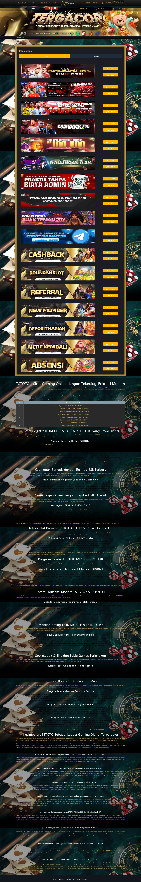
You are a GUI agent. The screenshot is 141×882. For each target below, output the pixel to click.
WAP (54, 3)
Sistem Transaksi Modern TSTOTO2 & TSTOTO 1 (74, 420)
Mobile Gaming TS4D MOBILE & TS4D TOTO (74, 423)
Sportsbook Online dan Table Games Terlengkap (74, 426)
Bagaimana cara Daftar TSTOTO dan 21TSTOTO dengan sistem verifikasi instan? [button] (70, 768)
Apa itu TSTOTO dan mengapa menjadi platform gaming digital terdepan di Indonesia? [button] (70, 754)
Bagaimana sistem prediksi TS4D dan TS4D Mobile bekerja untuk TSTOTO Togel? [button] (70, 796)
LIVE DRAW (33, 8)
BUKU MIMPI (22, 3)
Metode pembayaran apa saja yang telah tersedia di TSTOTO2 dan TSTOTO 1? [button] (70, 844)
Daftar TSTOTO (48, 444)
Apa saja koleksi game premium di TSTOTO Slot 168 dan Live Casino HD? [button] (70, 812)
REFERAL (96, 3)
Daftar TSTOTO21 (45, 745)
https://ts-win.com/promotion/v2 (79, 863)
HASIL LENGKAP (44, 3)
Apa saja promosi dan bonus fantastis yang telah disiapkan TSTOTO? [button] (70, 859)
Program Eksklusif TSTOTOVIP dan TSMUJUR (74, 417)
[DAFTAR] (51, 10)
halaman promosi (59, 730)
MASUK (117, 8)
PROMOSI (33, 3)
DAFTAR (53, 8)
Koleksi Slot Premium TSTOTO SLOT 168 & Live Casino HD (74, 414)
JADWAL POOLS (107, 3)
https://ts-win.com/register (56, 771)
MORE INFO (110, 69)
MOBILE (87, 3)
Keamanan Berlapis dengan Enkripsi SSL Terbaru (74, 408)
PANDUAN (119, 3)
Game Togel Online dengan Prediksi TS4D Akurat (74, 411)
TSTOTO (18, 388)
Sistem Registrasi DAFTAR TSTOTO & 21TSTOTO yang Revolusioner (74, 406)
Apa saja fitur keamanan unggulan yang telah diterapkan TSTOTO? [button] (70, 782)
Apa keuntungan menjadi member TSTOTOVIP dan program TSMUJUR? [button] (70, 828)
